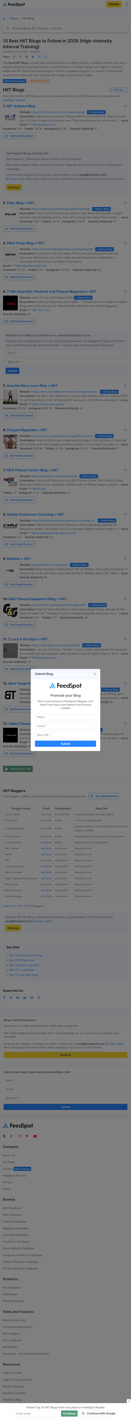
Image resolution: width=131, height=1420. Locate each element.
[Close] (95, 674)
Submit (65, 743)
